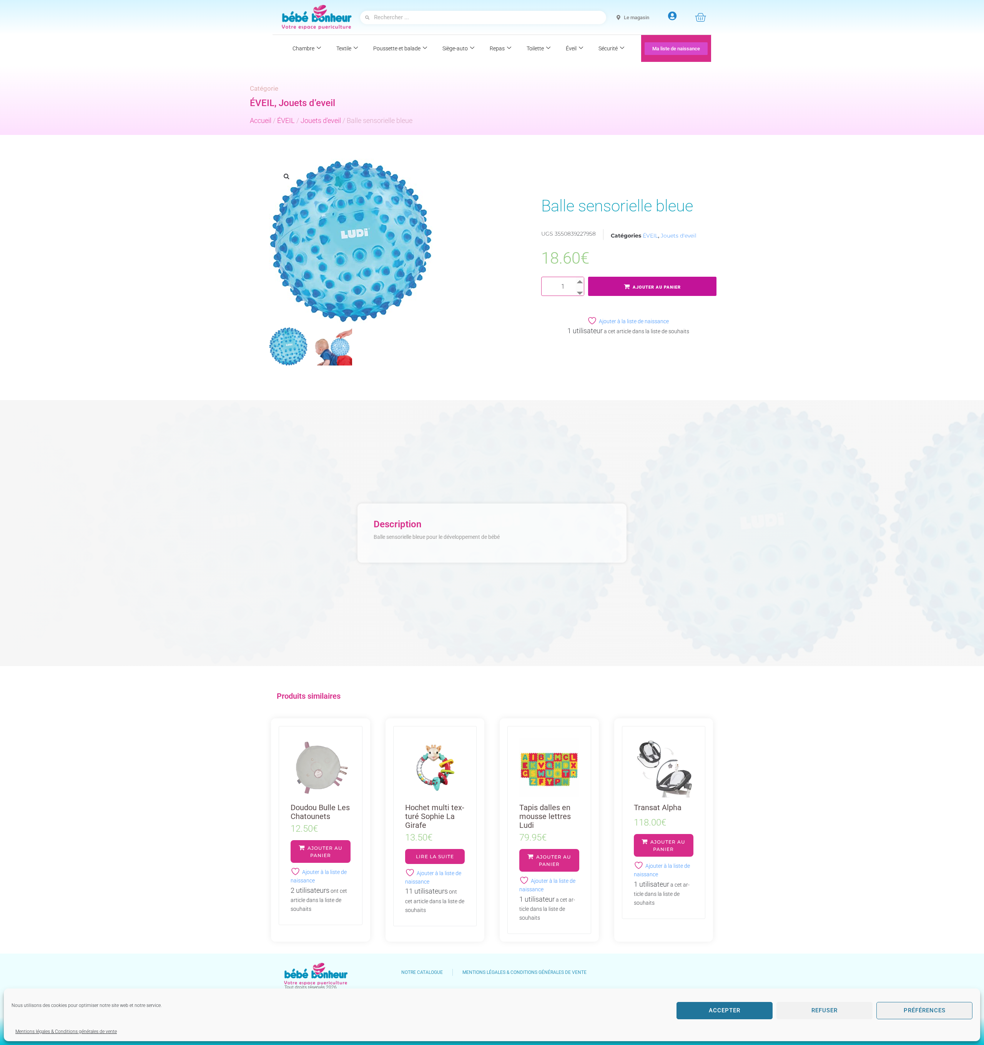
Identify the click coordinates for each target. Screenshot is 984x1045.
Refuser (824, 1010)
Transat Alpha (657, 807)
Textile (343, 48)
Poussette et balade (397, 48)
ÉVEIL (262, 103)
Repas (497, 48)
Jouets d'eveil (321, 120)
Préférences (925, 1010)
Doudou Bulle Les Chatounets (320, 812)
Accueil (260, 120)
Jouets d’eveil (307, 103)
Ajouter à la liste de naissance (634, 321)
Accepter (724, 1010)
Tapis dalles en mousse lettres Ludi (545, 816)
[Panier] (700, 17)
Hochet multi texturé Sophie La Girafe (434, 816)
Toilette (535, 48)
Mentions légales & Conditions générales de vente (66, 1031)
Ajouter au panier (657, 287)
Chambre (303, 48)
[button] (286, 176)
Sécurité (608, 48)
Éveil (571, 48)
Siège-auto (455, 48)
